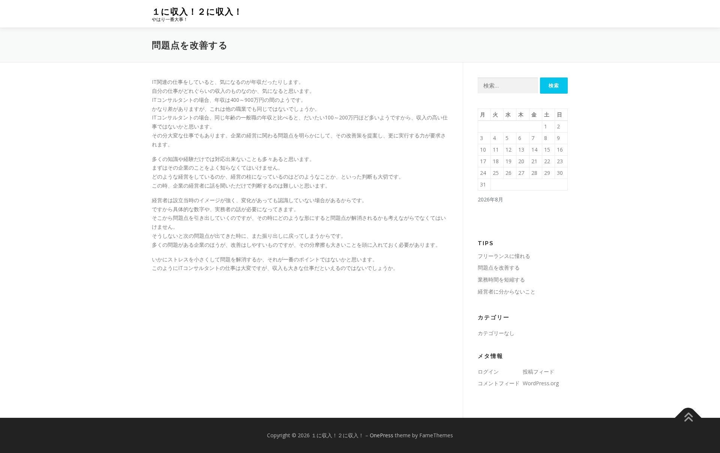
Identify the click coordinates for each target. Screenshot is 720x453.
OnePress (381, 435)
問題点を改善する (499, 267)
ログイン (488, 371)
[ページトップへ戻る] (688, 418)
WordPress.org (541, 383)
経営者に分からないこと (507, 291)
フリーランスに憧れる (504, 255)
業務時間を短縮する (501, 279)
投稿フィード (538, 371)
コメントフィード (499, 383)
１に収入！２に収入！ (197, 11)
